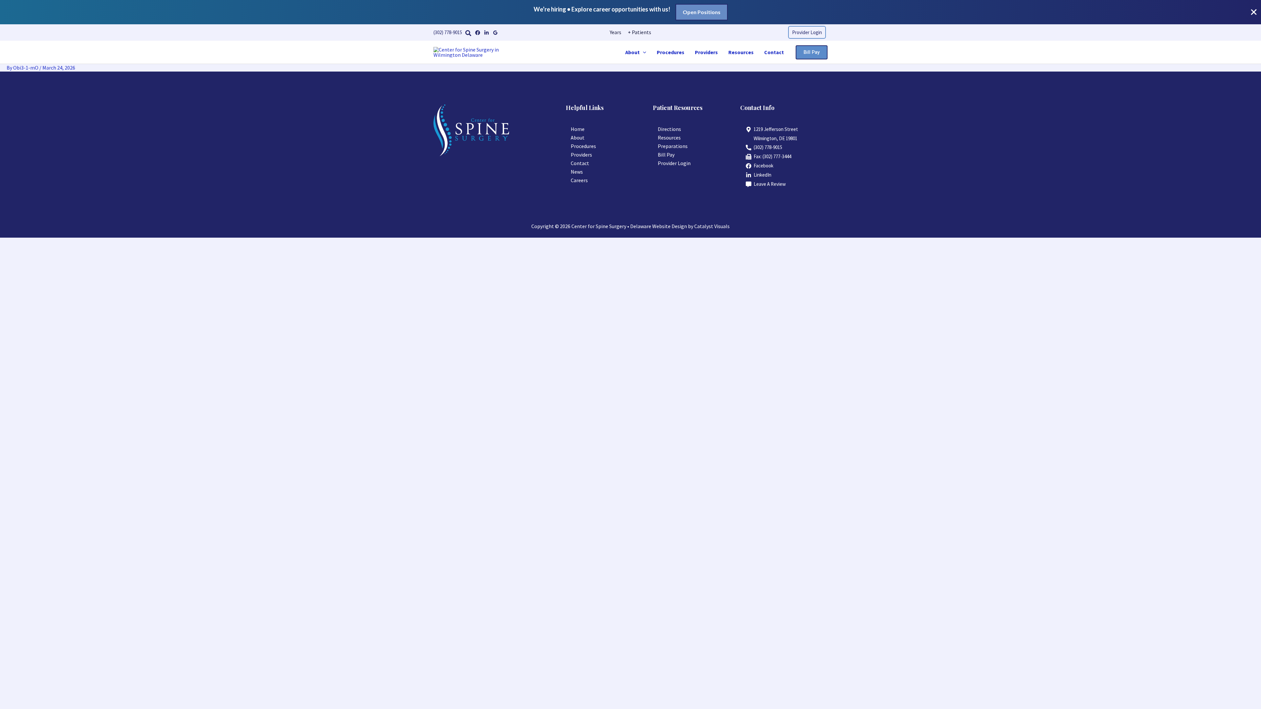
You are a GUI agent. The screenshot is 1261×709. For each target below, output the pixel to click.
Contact (774, 52)
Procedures (670, 52)
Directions (669, 129)
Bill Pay (666, 154)
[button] (468, 33)
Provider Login (674, 163)
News (577, 171)
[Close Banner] (1254, 12)
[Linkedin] (486, 32)
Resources (741, 52)
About (632, 52)
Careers (579, 180)
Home (578, 129)
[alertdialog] (630, 12)
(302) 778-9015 (447, 32)
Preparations (673, 146)
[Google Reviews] (495, 32)
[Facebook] (477, 32)
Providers (706, 52)
